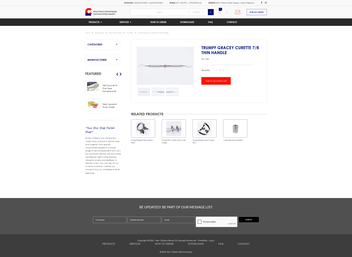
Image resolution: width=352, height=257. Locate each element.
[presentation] (217, 222)
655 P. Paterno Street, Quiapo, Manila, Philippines (235, 3)
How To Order (164, 243)
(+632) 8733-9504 (156, 3)
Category (196, 12)
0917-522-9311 (182, 3)
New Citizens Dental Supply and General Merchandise (108, 12)
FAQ (220, 243)
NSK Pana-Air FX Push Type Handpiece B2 (110, 88)
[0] (220, 12)
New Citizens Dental (165, 240)
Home (87, 33)
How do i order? (257, 12)
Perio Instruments (115, 33)
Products (109, 243)
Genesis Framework (187, 240)
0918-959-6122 (195, 3)
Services (135, 243)
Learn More (89, 173)
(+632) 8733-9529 (140, 3)
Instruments (99, 33)
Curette (130, 33)
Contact (244, 243)
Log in (212, 240)
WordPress (202, 240)
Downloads (196, 243)
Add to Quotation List (216, 80)
